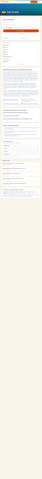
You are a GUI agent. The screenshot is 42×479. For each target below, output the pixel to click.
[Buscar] (20, 2)
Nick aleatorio (21, 33)
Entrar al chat (34, 1)
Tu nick (4, 22)
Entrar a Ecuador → (21, 30)
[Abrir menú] (39, 2)
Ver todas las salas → (21, 64)
